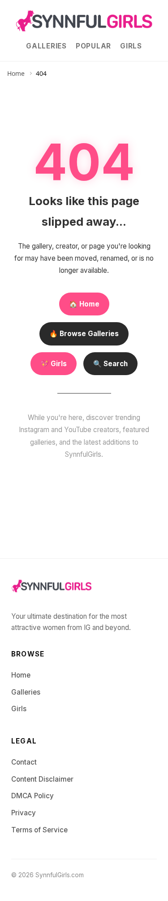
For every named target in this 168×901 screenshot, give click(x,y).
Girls (131, 46)
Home (16, 73)
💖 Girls (53, 363)
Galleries (46, 46)
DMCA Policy (32, 796)
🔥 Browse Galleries (84, 333)
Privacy (23, 813)
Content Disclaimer (42, 779)
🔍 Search (110, 363)
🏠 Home (84, 304)
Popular (93, 46)
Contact (24, 762)
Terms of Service (39, 830)
